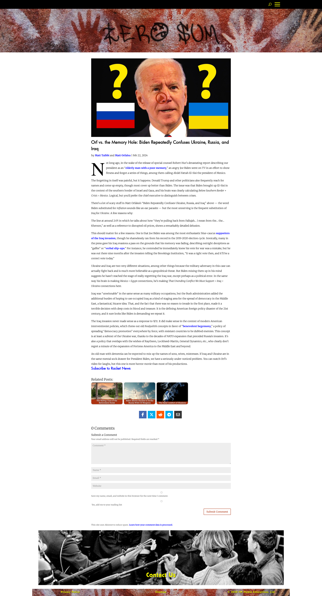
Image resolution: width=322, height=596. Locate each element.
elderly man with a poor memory (146, 167)
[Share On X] (151, 414)
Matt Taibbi (102, 155)
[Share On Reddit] (160, 414)
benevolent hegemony (197, 326)
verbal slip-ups (115, 248)
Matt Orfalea (123, 155)
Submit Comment (217, 511)
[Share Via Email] (178, 414)
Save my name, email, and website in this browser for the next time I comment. (129, 496)
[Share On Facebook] (143, 414)
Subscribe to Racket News (111, 368)
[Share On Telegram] (169, 414)
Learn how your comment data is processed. (151, 525)
